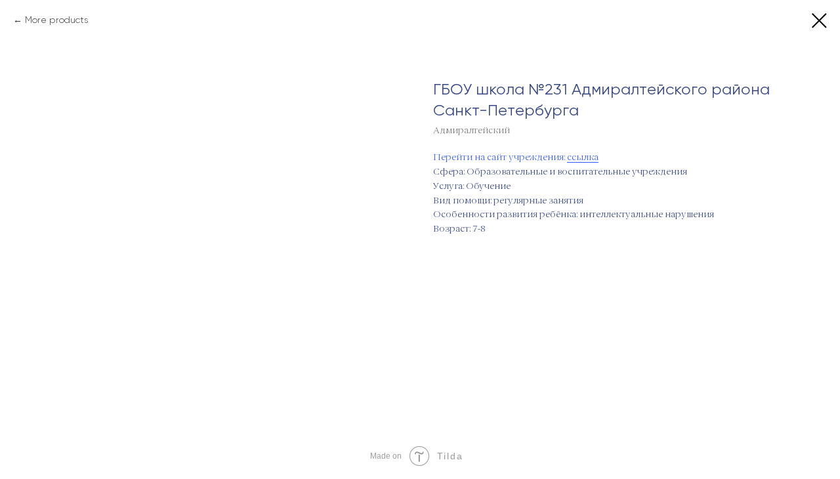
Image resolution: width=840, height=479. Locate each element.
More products (56, 19)
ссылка (582, 157)
